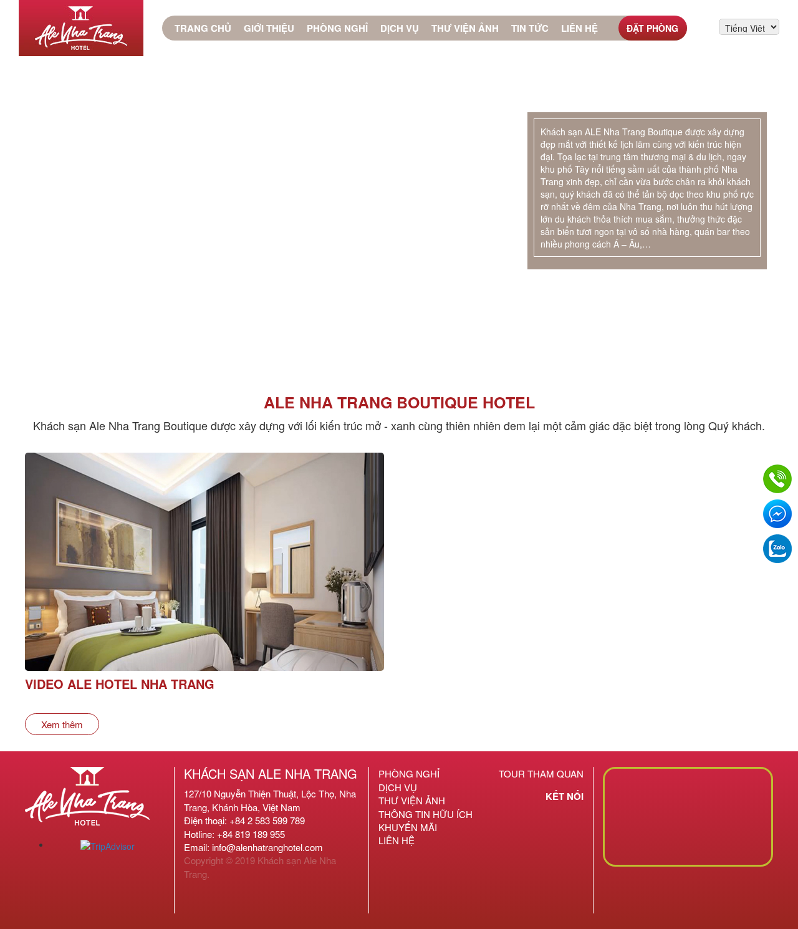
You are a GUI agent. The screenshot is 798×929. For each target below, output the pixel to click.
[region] (399, 187)
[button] (19, 188)
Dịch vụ (399, 28)
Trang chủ (203, 28)
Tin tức (530, 28)
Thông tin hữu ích (425, 814)
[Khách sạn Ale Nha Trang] (81, 28)
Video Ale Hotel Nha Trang (119, 684)
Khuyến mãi (407, 827)
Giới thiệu (269, 28)
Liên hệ (579, 28)
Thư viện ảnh (465, 28)
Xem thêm (62, 724)
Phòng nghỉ (337, 28)
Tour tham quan (541, 773)
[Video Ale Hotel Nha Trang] (204, 586)
